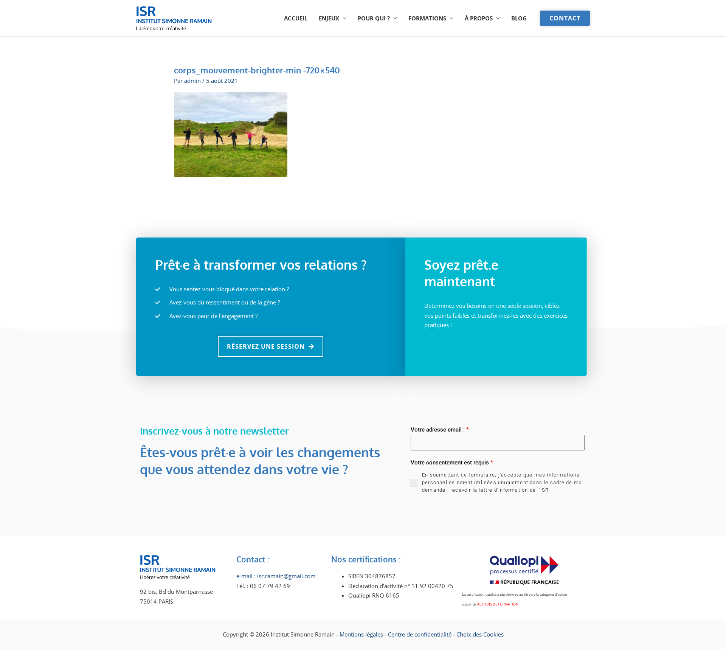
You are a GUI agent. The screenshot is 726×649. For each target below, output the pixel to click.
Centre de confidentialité (419, 634)
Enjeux (329, 18)
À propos (479, 18)
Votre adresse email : (440, 429)
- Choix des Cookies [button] (478, 634)
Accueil (295, 18)
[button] (565, 18)
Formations (427, 18)
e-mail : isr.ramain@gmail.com (276, 576)
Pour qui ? (374, 18)
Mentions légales (362, 634)
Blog (519, 18)
